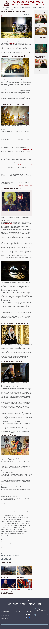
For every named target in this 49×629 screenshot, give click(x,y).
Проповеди (18, 611)
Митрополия (24, 7)
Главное (4, 7)
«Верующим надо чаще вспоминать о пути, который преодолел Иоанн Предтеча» (40, 56)
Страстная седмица (20, 577)
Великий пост (3, 553)
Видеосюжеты (28, 611)
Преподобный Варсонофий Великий (25, 136)
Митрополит (8, 7)
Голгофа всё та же (4, 577)
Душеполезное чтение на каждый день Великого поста (14, 553)
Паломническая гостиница (40, 604)
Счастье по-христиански (39, 25)
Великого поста (11, 43)
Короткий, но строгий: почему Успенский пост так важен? (40, 38)
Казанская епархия (4, 609)
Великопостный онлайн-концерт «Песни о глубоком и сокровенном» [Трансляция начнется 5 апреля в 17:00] (7, 592)
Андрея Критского (22, 89)
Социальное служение (5, 618)
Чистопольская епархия (9, 604)
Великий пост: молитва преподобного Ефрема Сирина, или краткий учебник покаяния (15, 212)
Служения (17, 609)
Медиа (20, 7)
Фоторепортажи (28, 609)
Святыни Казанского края (5, 615)
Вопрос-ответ (18, 617)
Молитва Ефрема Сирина (15, 555)
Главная (2, 9)
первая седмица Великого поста (6, 555)
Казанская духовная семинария (32, 604)
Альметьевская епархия (15, 604)
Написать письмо (19, 619)
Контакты (28, 614)
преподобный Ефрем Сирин (9, 223)
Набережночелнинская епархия (23, 604)
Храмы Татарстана (4, 619)
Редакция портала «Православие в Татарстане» (11, 15)
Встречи (17, 612)
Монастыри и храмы (38, 7)
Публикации (16, 7)
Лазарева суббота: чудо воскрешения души (24, 591)
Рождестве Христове (9, 224)
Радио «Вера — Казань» (4, 589)
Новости (12, 7)
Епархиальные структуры (30, 7)
